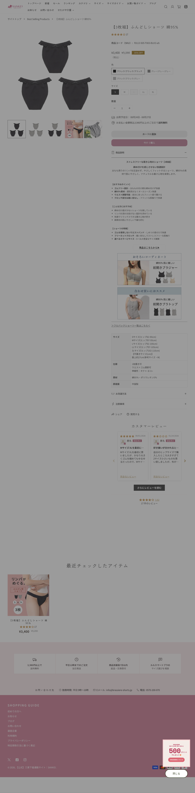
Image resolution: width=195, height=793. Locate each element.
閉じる (176, 773)
